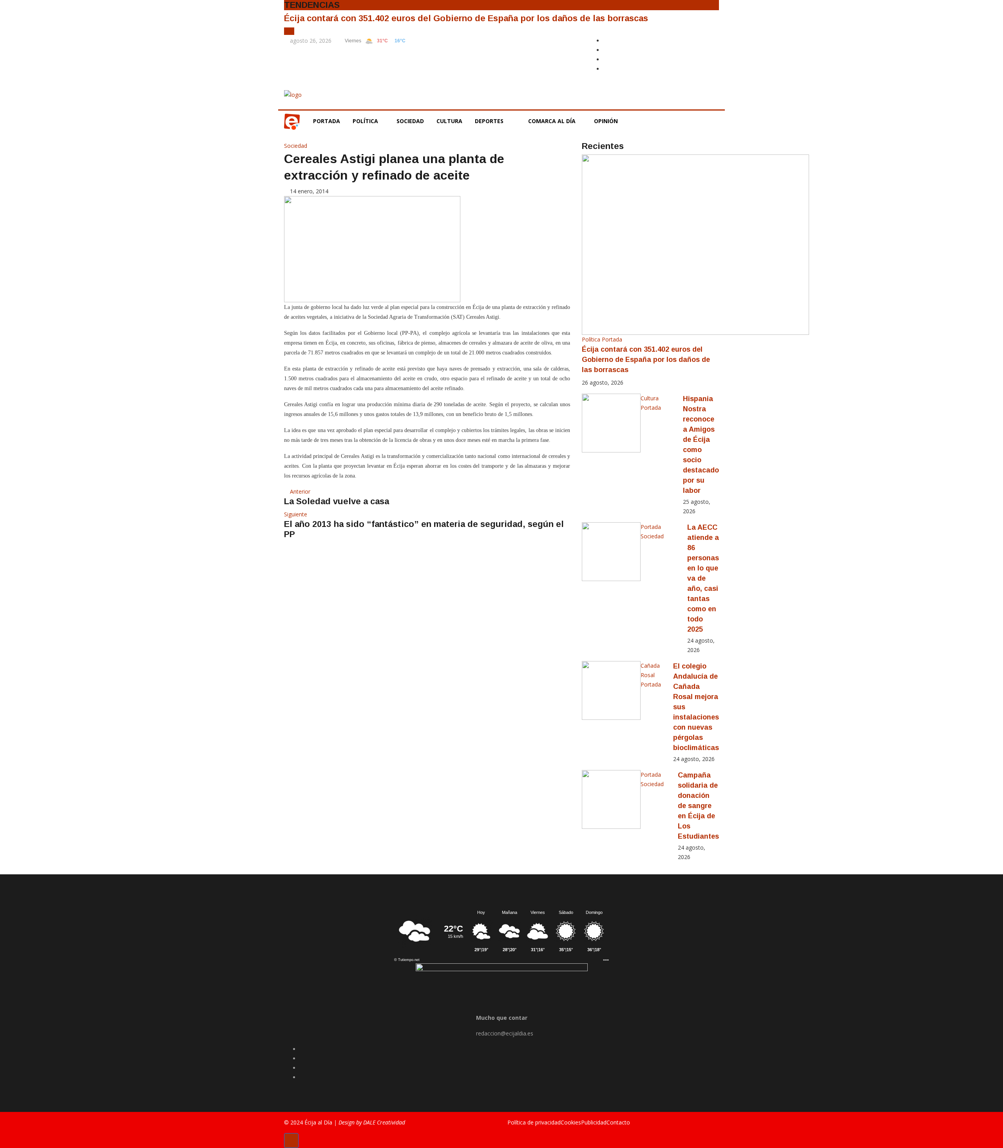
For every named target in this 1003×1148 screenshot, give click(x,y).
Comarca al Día (552, 121)
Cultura (449, 121)
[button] (287, 31)
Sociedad (410, 121)
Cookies (571, 1122)
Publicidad (594, 1122)
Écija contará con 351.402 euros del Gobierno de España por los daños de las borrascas (466, 18)
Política (366, 121)
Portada (326, 121)
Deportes (489, 121)
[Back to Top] (291, 1140)
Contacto (618, 1122)
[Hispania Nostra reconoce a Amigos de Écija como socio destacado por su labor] (611, 423)
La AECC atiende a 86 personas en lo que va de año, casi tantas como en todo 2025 (703, 578)
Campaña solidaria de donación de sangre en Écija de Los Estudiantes (698, 805)
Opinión (606, 121)
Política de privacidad (534, 1122)
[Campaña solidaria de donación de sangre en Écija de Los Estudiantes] (611, 799)
